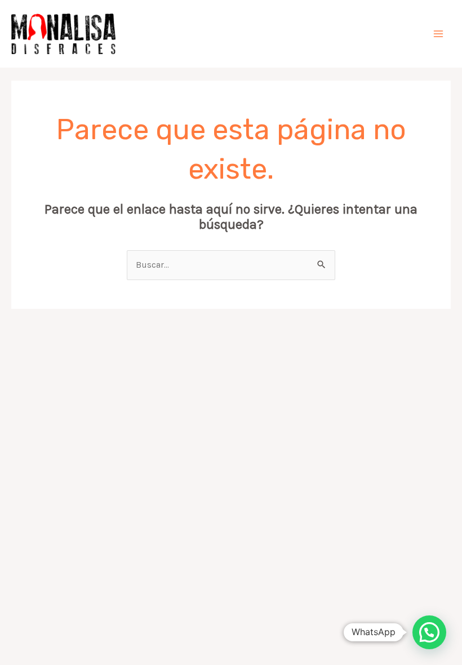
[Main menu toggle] (439, 33)
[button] (429, 632)
